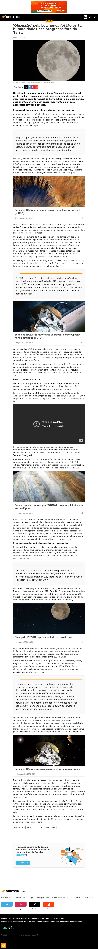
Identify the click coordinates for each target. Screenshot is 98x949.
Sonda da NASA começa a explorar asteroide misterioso (47, 768)
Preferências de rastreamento (71, 921)
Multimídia (88, 898)
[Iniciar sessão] (89, 17)
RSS (57, 921)
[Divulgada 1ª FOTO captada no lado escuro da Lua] (49, 618)
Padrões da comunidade (45, 921)
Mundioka (5, 898)
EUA (40, 827)
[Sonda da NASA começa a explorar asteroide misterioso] (49, 750)
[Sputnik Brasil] (11, 19)
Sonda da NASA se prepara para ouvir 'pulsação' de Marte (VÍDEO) (48, 211)
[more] (82, 217)
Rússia (47, 827)
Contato (27, 918)
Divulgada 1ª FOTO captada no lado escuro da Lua (43, 637)
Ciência (78, 898)
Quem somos (6, 918)
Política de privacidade (40, 918)
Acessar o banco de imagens (45, 82)
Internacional (58, 898)
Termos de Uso (18, 918)
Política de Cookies (57, 918)
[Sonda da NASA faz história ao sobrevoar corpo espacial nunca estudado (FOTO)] (49, 316)
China (29, 827)
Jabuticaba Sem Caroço (23, 898)
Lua (35, 827)
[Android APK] (8, 928)
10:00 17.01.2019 (19, 37)
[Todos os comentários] (3, 945)
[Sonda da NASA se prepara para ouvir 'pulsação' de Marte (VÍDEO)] (49, 191)
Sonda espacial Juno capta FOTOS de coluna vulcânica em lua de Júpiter (49, 506)
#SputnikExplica (19, 827)
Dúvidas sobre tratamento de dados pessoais (18, 921)
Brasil (70, 898)
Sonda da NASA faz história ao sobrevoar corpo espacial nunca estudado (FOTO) (47, 336)
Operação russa (42, 898)
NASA (54, 827)
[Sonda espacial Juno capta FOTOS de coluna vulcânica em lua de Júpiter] (49, 486)
